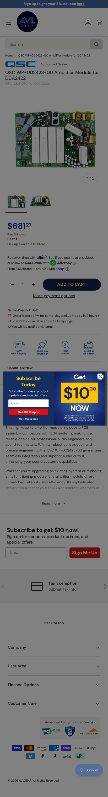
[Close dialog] (100, 377)
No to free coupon (28, 418)
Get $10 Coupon (28, 412)
